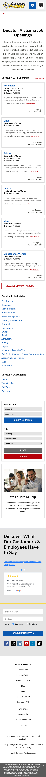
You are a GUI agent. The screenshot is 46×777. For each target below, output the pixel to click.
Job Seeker (19, 624)
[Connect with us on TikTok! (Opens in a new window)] (39, 643)
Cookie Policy (17, 770)
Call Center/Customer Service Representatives (22, 354)
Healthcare (6, 365)
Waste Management (10, 316)
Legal (4, 361)
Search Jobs (23, 669)
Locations (23, 725)
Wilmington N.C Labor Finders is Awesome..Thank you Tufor (21, 585)
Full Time (5, 387)
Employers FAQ (23, 702)
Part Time (5, 391)
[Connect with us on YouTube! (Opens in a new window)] (26, 643)
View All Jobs (40, 78)
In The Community (23, 719)
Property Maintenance (11, 320)
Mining (4, 342)
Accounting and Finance (12, 357)
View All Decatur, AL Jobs (20, 286)
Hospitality (6, 304)
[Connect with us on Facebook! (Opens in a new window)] (6, 643)
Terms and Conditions (29, 773)
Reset (23, 450)
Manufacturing (8, 312)
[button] (5, 570)
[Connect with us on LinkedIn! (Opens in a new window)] (32, 643)
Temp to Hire (7, 383)
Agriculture (6, 338)
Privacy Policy (17, 775)
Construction (7, 301)
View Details (30, 103)
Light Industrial (8, 308)
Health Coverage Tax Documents (23, 753)
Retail (4, 335)
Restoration (6, 324)
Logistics (5, 346)
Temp (4, 379)
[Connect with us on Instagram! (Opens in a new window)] (19, 643)
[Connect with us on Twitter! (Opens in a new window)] (13, 643)
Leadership (23, 714)
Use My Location (23, 420)
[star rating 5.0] (23, 576)
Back (5, 13)
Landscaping (7, 327)
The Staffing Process (23, 680)
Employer (33, 624)
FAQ (23, 691)
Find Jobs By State (23, 675)
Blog (23, 686)
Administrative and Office (13, 350)
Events (4, 331)
